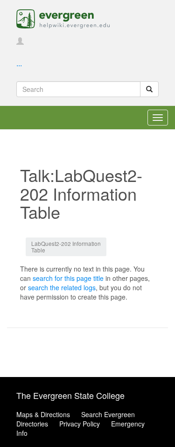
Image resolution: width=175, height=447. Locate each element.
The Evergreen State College (70, 395)
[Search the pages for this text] (149, 89)
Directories (32, 423)
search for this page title (68, 278)
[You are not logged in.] (20, 41)
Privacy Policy (79, 423)
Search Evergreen (108, 414)
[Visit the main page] (63, 17)
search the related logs (62, 287)
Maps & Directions (43, 414)
